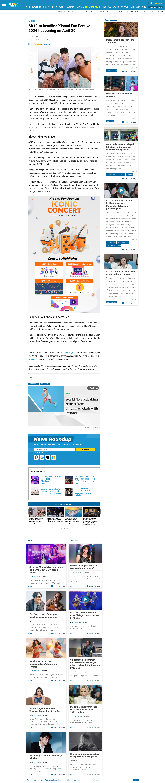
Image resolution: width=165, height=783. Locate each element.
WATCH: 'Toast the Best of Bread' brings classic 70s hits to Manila (84, 615)
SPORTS (80, 7)
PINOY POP (110, 11)
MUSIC (160, 11)
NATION (54, 7)
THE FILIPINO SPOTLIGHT (94, 11)
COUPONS (125, 7)
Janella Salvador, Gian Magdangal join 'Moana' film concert (43, 664)
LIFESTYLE (106, 7)
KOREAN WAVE (142, 11)
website (31, 359)
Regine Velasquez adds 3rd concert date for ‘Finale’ (83, 567)
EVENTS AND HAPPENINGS (126, 11)
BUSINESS (71, 7)
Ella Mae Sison (76, 622)
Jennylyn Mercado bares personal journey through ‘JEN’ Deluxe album (46, 570)
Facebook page (66, 352)
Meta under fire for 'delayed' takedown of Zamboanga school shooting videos (120, 147)
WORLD (62, 7)
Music (31, 21)
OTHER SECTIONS (138, 7)
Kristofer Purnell (77, 716)
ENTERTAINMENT (92, 7)
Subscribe (158, 3)
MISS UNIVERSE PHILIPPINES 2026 (71, 11)
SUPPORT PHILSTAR (155, 7)
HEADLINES (36, 7)
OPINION (46, 7)
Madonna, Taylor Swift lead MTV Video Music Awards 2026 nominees (83, 710)
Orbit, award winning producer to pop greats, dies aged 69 (85, 755)
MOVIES (153, 11)
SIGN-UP (85, 449)
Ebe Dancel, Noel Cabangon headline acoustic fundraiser (43, 615)
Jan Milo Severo (77, 572)
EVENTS (116, 7)
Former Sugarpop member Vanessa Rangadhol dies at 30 (44, 709)
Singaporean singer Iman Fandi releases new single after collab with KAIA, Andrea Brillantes (85, 663)
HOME (27, 7)
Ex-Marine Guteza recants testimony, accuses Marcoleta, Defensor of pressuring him (119, 204)
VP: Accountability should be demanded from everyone (120, 273)
